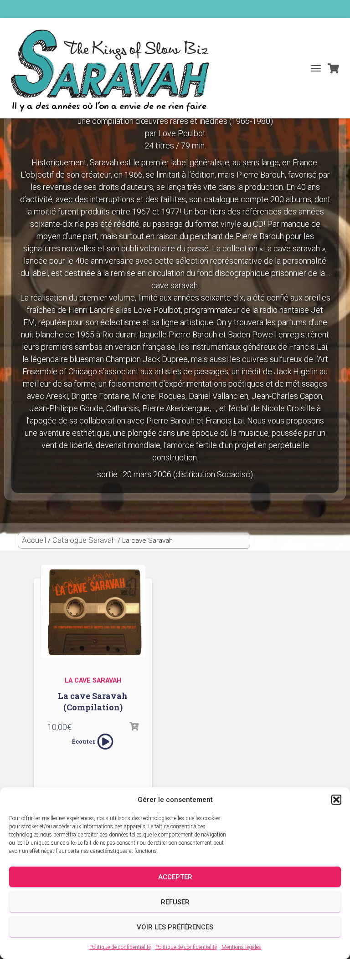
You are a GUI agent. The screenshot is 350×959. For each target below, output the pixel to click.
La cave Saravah (93, 680)
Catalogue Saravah (84, 540)
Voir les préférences (175, 927)
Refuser (175, 902)
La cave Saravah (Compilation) (93, 701)
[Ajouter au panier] (134, 726)
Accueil (34, 540)
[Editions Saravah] (113, 71)
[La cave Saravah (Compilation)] (93, 615)
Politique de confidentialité (120, 947)
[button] (336, 799)
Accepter (175, 877)
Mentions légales (241, 947)
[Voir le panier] (333, 68)
